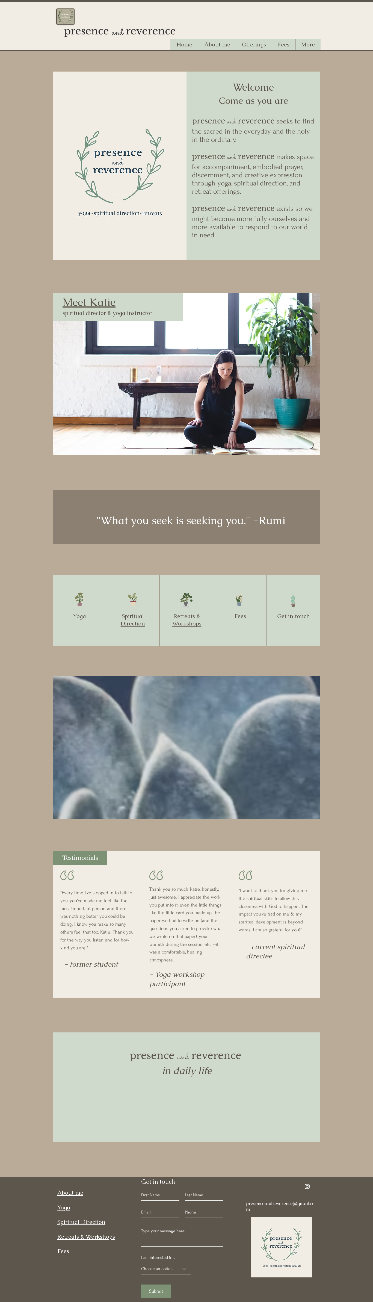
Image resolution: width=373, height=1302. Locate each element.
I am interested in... (158, 1257)
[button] (254, 44)
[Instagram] (307, 1186)
